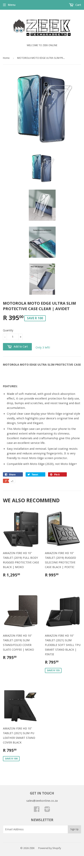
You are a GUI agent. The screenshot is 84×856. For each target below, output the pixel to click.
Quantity (8, 330)
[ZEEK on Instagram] (47, 810)
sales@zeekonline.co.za (42, 800)
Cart (78, 5)
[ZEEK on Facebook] (37, 810)
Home (6, 57)
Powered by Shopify (49, 848)
